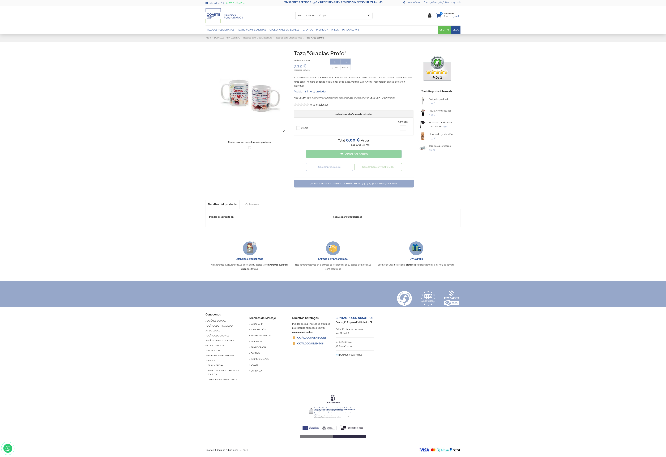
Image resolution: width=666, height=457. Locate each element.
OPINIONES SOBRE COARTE (222, 379)
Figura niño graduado (440, 110)
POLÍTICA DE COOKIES (217, 335)
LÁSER (254, 365)
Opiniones (252, 204)
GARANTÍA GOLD (215, 345)
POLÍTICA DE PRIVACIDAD (219, 325)
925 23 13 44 (216, 2)
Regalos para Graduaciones (347, 217)
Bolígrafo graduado (439, 99)
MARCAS (210, 360)
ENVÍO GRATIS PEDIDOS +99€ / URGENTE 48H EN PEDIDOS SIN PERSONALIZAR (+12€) (333, 2)
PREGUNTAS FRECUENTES (220, 355)
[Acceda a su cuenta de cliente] (429, 15)
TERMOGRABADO (260, 359)
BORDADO (256, 370)
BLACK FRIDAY (215, 365)
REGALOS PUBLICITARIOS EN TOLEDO (223, 372)
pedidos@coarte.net (350, 354)
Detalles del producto (222, 204)
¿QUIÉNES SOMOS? (216, 320)
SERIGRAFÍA (257, 324)
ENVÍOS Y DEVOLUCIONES (220, 340)
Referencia (299, 60)
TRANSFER (256, 341)
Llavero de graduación (441, 134)
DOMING (255, 353)
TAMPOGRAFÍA (258, 347)
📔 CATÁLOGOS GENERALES (309, 337)
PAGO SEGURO (213, 350)
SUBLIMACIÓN (258, 329)
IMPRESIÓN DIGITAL (261, 335)
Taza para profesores (440, 146)
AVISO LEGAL (213, 330)
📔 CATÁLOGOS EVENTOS (308, 343)
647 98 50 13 (236, 2)
